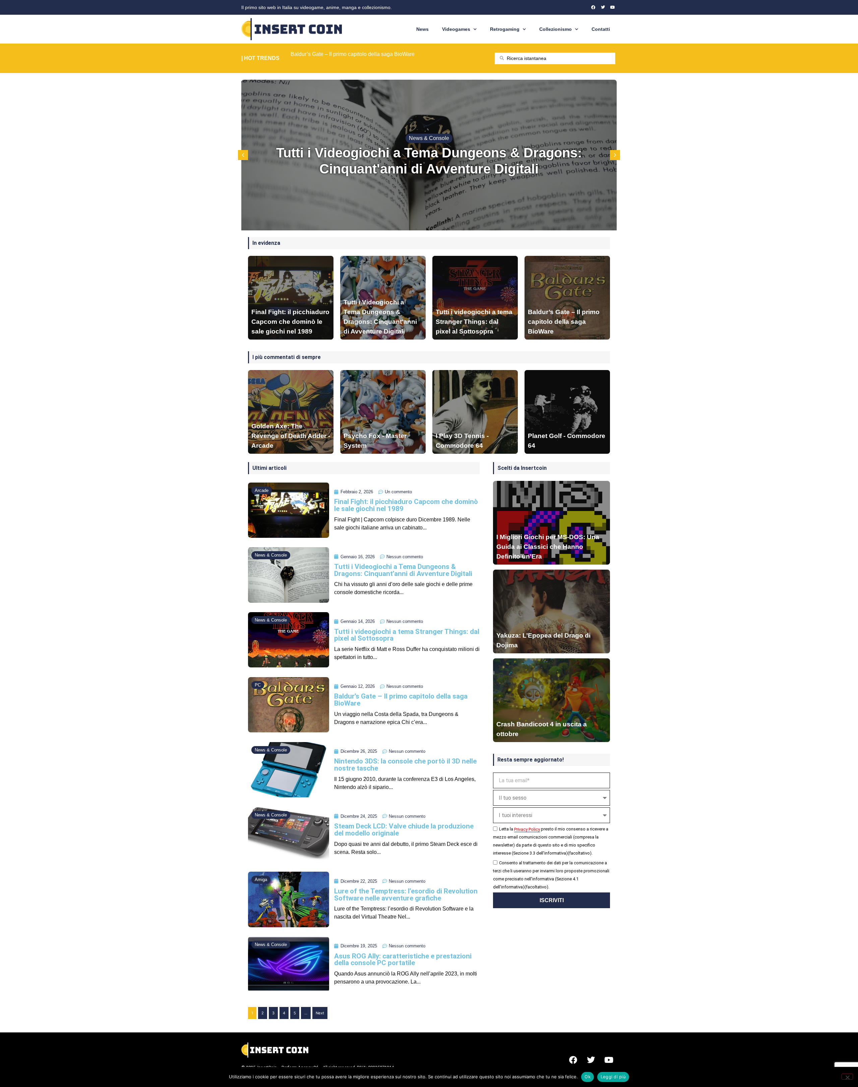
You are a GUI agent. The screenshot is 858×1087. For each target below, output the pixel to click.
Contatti (601, 29)
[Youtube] (613, 7)
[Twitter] (603, 7)
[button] (615, 155)
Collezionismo (555, 29)
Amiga (261, 879)
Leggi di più (613, 1076)
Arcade (261, 490)
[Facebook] (593, 7)
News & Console (429, 138)
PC (258, 684)
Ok (588, 1076)
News (422, 29)
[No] (847, 1077)
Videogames (456, 29)
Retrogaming (504, 29)
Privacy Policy (527, 829)
